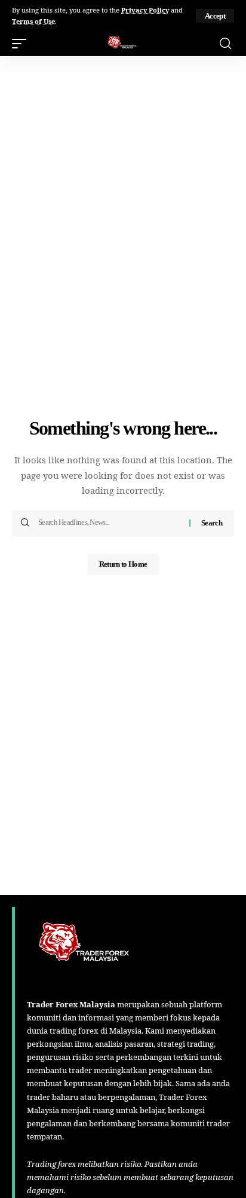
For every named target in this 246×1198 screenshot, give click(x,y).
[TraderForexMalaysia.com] (123, 43)
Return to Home (123, 564)
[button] (215, 16)
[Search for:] (109, 523)
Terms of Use (33, 21)
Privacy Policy (145, 9)
